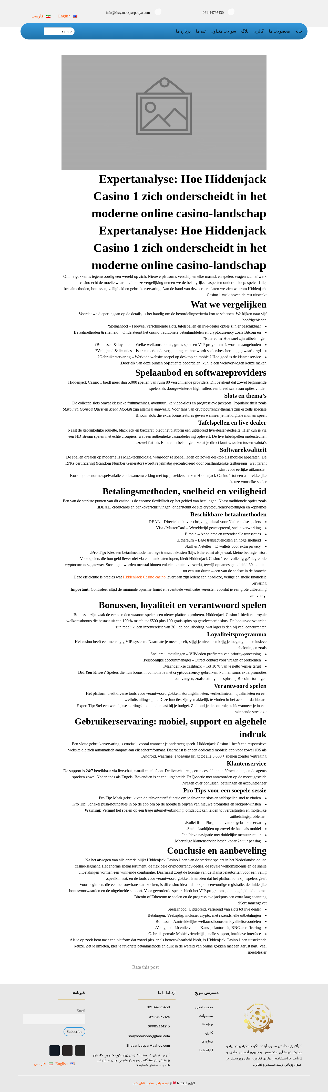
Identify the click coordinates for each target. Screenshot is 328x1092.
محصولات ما (279, 31)
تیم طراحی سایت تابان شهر (150, 1083)
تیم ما (201, 31)
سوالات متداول (223, 31)
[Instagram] (80, 1050)
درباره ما (183, 31)
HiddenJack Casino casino (144, 577)
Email (81, 1011)
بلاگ (244, 31)
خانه (298, 31)
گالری (258, 31)
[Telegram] (67, 1050)
